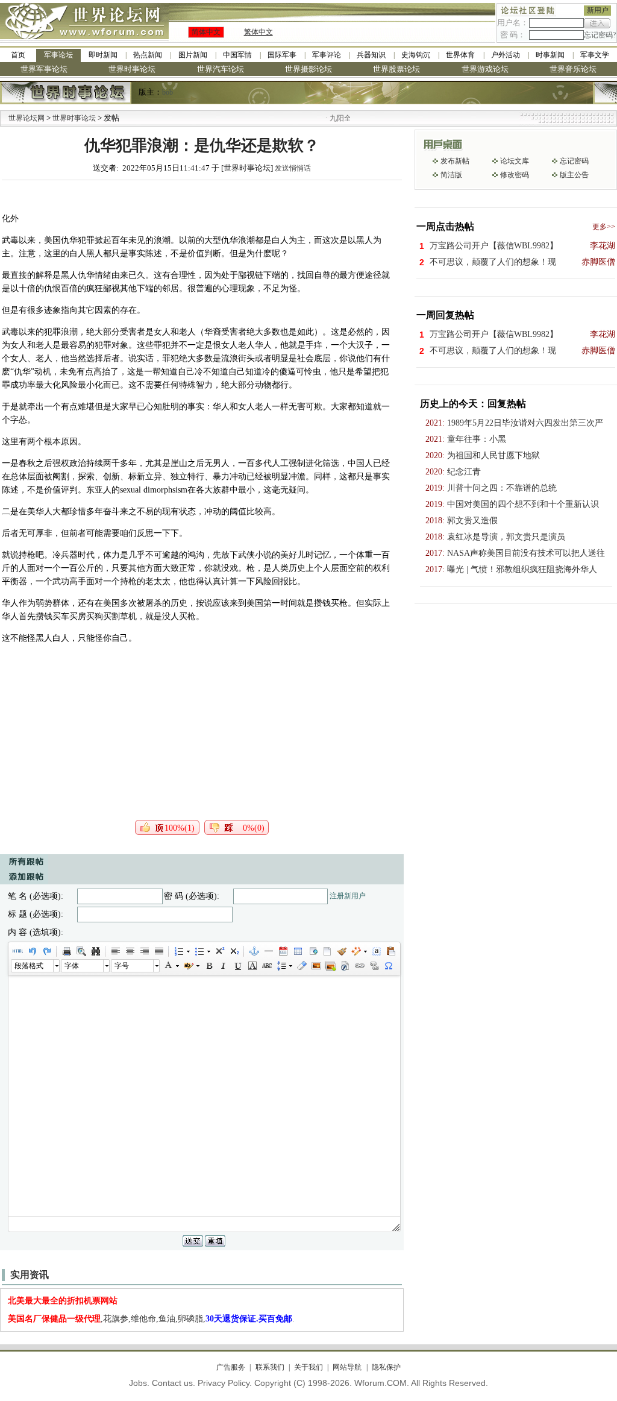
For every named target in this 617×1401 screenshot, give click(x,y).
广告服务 (230, 1367)
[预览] (81, 951)
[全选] (376, 951)
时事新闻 (550, 55)
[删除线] (266, 966)
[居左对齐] (115, 951)
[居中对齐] (130, 951)
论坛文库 (514, 161)
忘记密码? (600, 35)
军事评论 (326, 55)
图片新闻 (192, 55)
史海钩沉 (415, 55)
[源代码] (17, 951)
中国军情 (237, 55)
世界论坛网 (26, 118)
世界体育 (460, 55)
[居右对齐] (144, 951)
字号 (121, 966)
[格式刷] (341, 951)
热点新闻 (147, 55)
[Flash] (345, 966)
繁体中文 (258, 32)
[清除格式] (301, 966)
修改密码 (514, 175)
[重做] (46, 951)
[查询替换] (95, 951)
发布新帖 (454, 161)
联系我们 (269, 1367)
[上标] (219, 951)
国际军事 (282, 55)
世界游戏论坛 (485, 69)
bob (167, 92)
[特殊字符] (388, 966)
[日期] (283, 951)
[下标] (234, 951)
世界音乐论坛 (573, 69)
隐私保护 (386, 1367)
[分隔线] (268, 951)
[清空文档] (327, 951)
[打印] (66, 951)
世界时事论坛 (131, 69)
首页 (18, 55)
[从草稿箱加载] (390, 951)
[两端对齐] (158, 951)
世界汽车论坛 (220, 69)
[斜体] (223, 966)
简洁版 (451, 175)
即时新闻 (103, 55)
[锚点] (254, 951)
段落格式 (28, 966)
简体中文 (206, 32)
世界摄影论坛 (308, 69)
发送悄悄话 (293, 168)
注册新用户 (348, 896)
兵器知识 (371, 55)
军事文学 (594, 55)
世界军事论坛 (43, 69)
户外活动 (505, 55)
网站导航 (347, 1367)
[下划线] (237, 966)
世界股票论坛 (396, 69)
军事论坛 (58, 55)
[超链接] (359, 966)
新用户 (598, 10)
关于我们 (308, 1367)
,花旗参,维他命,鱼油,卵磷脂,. (151, 1318)
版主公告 (574, 175)
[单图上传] (316, 966)
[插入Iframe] (312, 951)
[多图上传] (330, 966)
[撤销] (32, 951)
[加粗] (208, 966)
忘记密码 (574, 161)
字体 (71, 966)
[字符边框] (252, 966)
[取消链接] (374, 966)
